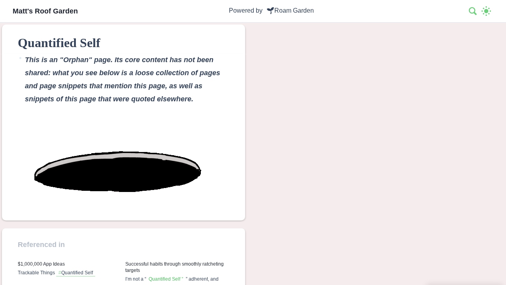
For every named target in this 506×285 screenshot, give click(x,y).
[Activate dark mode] (486, 11)
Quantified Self (77, 273)
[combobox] (473, 11)
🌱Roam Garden (290, 10)
